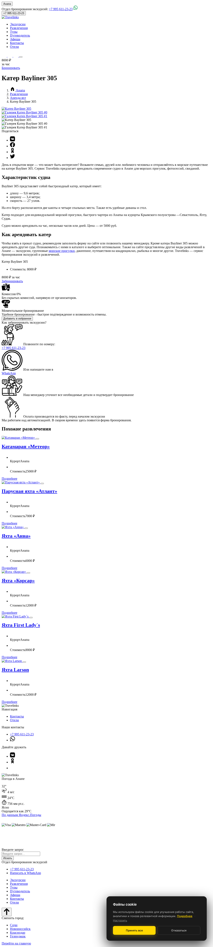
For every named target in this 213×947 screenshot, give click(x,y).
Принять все (134, 930)
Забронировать (12, 281)
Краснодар (17, 932)
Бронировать (11, 68)
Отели (14, 46)
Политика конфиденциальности (83, 834)
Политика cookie (53, 834)
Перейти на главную (16, 943)
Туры (13, 31)
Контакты (17, 43)
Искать (7, 858)
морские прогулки (62, 251)
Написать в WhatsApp (25, 873)
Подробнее (9, 478)
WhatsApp (9, 373)
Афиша (15, 39)
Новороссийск (20, 929)
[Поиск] (4, 56)
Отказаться (178, 930)
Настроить (120, 920)
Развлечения (19, 28)
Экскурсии (18, 24)
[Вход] (16, 56)
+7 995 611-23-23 (61, 9)
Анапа (7, 3)
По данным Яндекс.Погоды (21, 815)
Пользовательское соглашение (120, 834)
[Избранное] (10, 56)
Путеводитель (20, 35)
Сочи (13, 925)
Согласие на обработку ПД (155, 834)
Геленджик (18, 936)
